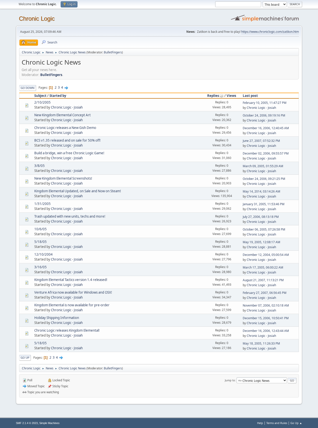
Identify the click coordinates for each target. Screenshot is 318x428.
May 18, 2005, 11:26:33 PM (261, 343)
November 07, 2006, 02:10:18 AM (266, 305)
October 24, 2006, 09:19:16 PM (264, 115)
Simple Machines (49, 423)
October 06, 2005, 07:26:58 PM (264, 229)
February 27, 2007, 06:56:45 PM (264, 293)
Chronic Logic (37, 18)
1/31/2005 (42, 203)
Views (231, 95)
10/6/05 (40, 229)
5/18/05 (40, 241)
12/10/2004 (43, 254)
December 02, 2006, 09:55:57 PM (266, 153)
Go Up (25, 357)
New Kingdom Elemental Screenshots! (63, 178)
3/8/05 (39, 165)
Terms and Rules (276, 423)
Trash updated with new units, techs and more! (69, 216)
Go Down (28, 88)
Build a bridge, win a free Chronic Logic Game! (69, 153)
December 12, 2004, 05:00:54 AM (266, 255)
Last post (250, 95)
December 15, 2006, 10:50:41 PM (266, 318)
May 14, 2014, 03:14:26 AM (261, 191)
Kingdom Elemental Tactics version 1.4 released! (70, 279)
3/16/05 (40, 267)
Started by (57, 95)
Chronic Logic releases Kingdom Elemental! (67, 330)
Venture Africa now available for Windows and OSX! (73, 292)
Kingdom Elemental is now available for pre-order (72, 305)
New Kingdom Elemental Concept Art (62, 115)
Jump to (230, 380)
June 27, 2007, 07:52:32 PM (261, 141)
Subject (40, 95)
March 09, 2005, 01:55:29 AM (263, 166)
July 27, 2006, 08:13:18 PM (261, 217)
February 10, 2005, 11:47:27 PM (264, 103)
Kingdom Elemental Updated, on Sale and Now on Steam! (77, 191)
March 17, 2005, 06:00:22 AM (263, 267)
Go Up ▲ (296, 423)
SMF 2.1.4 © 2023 (27, 423)
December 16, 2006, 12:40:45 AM (266, 128)
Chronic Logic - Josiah (67, 107)
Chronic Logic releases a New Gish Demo (65, 127)
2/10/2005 (42, 102)
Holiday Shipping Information (56, 317)
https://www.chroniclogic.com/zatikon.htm (270, 32)
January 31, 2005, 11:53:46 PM (263, 204)
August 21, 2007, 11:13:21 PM (263, 280)
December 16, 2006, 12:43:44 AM (266, 331)
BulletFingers (113, 52)
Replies (213, 95)
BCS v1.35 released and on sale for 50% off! (67, 140)
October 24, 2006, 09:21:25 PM (264, 179)
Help (260, 423)
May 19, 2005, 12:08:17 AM (261, 242)
